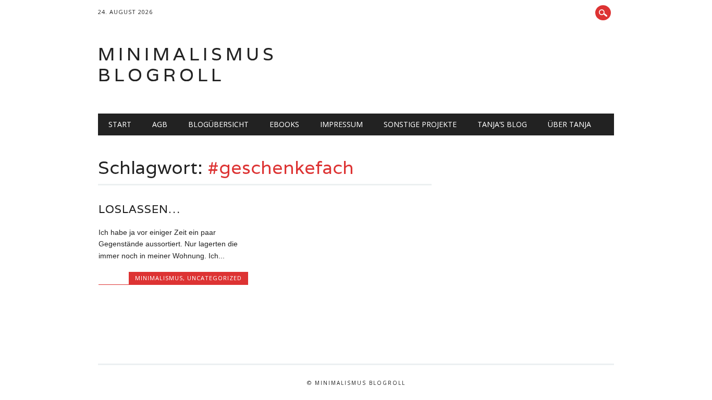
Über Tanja (569, 124)
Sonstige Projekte (420, 124)
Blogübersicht (218, 124)
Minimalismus (159, 278)
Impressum (341, 124)
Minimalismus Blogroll (187, 64)
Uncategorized (214, 278)
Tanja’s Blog (502, 124)
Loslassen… (139, 209)
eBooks (284, 124)
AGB (159, 124)
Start (119, 124)
